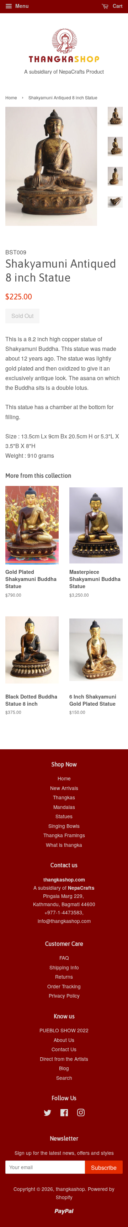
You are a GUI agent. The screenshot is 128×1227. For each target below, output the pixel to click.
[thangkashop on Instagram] (81, 1113)
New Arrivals (64, 787)
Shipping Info (64, 967)
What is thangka (64, 844)
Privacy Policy (64, 995)
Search (64, 1077)
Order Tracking (64, 986)
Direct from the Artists (64, 1058)
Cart (117, 5)
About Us (64, 1039)
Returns (64, 976)
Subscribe (104, 1167)
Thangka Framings (64, 835)
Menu (21, 5)
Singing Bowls (64, 825)
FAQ (64, 957)
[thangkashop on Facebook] (64, 1113)
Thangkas (64, 797)
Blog (64, 1068)
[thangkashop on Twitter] (48, 1113)
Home (11, 97)
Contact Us (64, 1049)
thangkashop (70, 1188)
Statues (64, 816)
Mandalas (64, 806)
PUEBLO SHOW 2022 (64, 1030)
